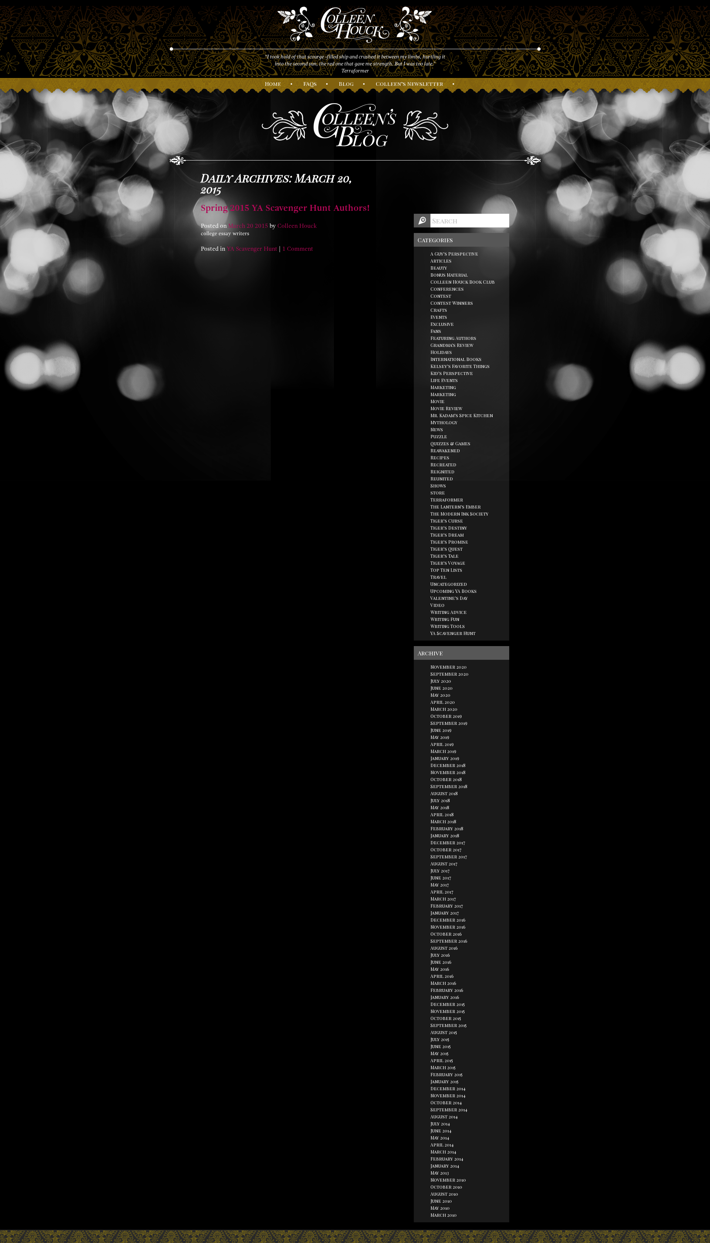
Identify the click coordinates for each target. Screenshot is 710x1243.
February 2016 (446, 990)
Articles (441, 261)
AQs (310, 83)
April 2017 (441, 892)
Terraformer (446, 500)
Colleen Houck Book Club (462, 282)
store (437, 493)
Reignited (442, 471)
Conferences (447, 289)
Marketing (443, 387)
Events (438, 317)
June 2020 (441, 688)
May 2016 (439, 969)
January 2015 (444, 1081)
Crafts (438, 310)
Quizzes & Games (450, 443)
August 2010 (444, 1194)
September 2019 (448, 723)
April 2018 (442, 814)
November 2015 (447, 1011)
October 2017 (446, 849)
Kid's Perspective (451, 373)
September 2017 (448, 856)
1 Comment (297, 249)
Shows (438, 486)
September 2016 (448, 941)
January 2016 (444, 997)
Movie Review (446, 408)
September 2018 (448, 786)
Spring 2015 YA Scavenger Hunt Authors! (285, 208)
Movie (437, 401)
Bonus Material (449, 275)
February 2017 (446, 906)
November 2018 (448, 772)
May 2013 (439, 1173)
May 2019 (439, 737)
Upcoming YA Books (453, 591)
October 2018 (446, 779)
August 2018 (444, 793)
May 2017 (439, 885)
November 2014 (448, 1095)
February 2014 (446, 1159)
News (436, 429)
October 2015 (445, 1018)
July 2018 (440, 800)
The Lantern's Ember (455, 507)
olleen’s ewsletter (409, 83)
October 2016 (446, 934)
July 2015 (439, 1039)
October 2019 (446, 716)
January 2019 (444, 758)
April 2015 (441, 1060)
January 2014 (444, 1166)
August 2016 (444, 948)
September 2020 (449, 674)
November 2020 (448, 667)
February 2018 (446, 828)
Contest (440, 296)
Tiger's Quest (446, 549)
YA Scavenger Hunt (252, 249)
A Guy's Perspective (454, 254)
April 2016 (442, 976)
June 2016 (441, 962)
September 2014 (448, 1109)
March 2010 (443, 1215)
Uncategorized (448, 584)
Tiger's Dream (447, 535)
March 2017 (443, 899)
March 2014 (443, 1152)
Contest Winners (451, 303)
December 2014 (448, 1088)
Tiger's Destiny (448, 528)
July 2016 (440, 955)
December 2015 (447, 1004)
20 (250, 226)
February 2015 (446, 1074)
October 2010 (446, 1187)
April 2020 (442, 702)
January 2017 (444, 913)
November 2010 (448, 1180)
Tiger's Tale (444, 556)
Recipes (439, 457)
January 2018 (444, 835)
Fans (435, 331)
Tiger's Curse (446, 521)
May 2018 (439, 807)
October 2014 (446, 1102)
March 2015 (443, 1067)
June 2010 (441, 1201)
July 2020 (440, 681)
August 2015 (443, 1032)
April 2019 (442, 744)
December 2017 (447, 842)
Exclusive (442, 324)
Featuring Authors (453, 338)
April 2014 (442, 1145)
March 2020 (443, 709)
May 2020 (440, 695)
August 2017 (443, 864)
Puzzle (438, 436)
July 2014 (440, 1124)
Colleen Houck (297, 226)
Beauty (438, 268)
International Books (455, 359)
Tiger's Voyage (447, 563)
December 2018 (448, 765)
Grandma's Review (451, 345)
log (346, 83)
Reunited (441, 479)
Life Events (444, 380)
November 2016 (448, 927)
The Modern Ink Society (459, 514)
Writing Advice (448, 612)
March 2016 (443, 983)
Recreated (443, 464)
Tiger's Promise (449, 542)
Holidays (441, 352)
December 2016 (448, 920)
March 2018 (443, 821)
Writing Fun (444, 619)
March (236, 226)
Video (437, 605)
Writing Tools (447, 626)
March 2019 (443, 751)
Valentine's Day (449, 598)
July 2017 (440, 871)
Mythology (443, 422)
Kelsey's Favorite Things (460, 366)
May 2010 (440, 1208)
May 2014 (439, 1138)
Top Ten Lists (446, 570)
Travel (438, 577)
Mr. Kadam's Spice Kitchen (461, 415)
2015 (261, 226)
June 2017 (440, 878)
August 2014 (444, 1116)
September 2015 (448, 1025)
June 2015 (440, 1046)
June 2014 (441, 1131)
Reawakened (445, 450)
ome (273, 83)
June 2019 (441, 730)
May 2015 (439, 1053)
